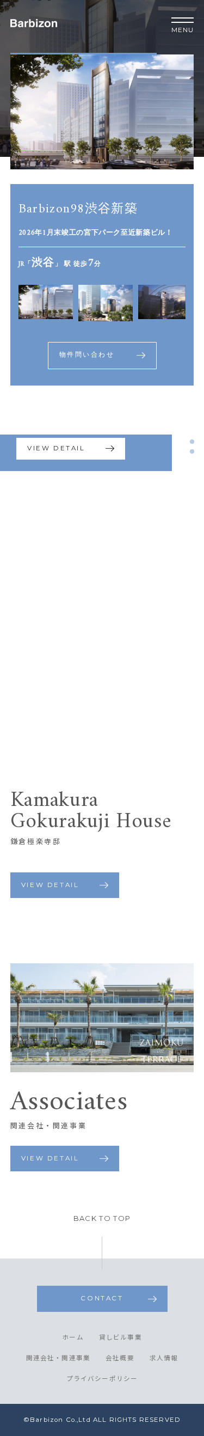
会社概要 (120, 1358)
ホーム (73, 1338)
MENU (182, 30)
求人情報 (164, 1358)
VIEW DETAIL (56, 448)
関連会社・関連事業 (58, 1358)
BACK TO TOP (102, 1218)
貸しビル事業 (120, 1338)
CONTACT (102, 1298)
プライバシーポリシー (102, 1379)
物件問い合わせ (87, 355)
